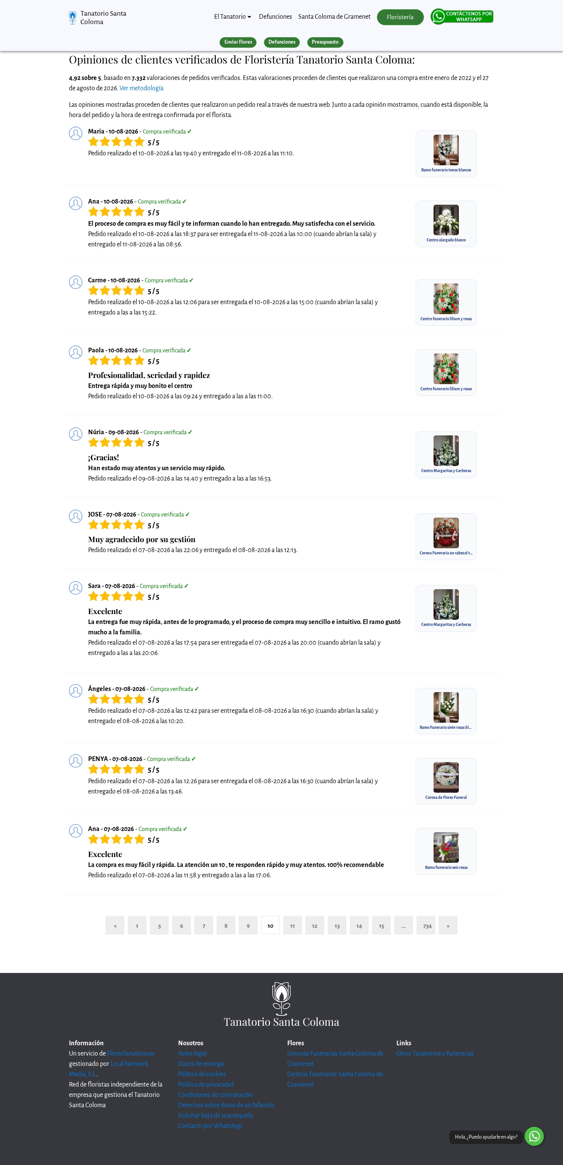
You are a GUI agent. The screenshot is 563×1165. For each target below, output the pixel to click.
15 (381, 925)
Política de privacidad (206, 1084)
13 (337, 925)
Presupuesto (325, 42)
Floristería (400, 17)
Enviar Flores (238, 42)
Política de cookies (202, 1074)
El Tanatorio (230, 16)
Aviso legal (192, 1053)
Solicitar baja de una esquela (215, 1115)
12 (315, 925)
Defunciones (275, 16)
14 (359, 925)
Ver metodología (141, 88)
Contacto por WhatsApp (210, 1126)
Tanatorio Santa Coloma (103, 18)
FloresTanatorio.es (131, 1053)
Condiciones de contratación (215, 1095)
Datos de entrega (201, 1064)
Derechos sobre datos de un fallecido (226, 1105)
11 (292, 925)
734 (427, 925)
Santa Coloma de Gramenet (334, 16)
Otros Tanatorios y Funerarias (435, 1053)
